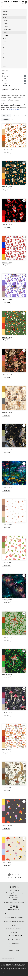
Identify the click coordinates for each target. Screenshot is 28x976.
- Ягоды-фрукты (7, 29)
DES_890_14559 (7, 599)
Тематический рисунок (8, 44)
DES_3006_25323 (7, 187)
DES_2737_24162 (7, 262)
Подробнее (6, 152)
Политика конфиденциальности (14, 917)
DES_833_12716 (7, 637)
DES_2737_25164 (7, 224)
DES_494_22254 (7, 299)
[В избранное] (24, 125)
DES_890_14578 (7, 487)
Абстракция (5, 41)
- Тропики (5, 35)
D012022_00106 (6, 862)
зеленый (14, 83)
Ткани (4, 66)
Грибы (9, 6)
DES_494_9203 (6, 750)
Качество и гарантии (14, 939)
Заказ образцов (14, 947)
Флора (4, 6)
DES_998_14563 (7, 524)
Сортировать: (6, 115)
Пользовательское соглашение (14, 914)
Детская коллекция (7, 57)
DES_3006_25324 (7, 149)
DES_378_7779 (6, 787)
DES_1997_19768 (7, 337)
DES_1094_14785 (7, 412)
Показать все (6, 85)
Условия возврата (14, 943)
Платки (4, 60)
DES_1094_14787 (7, 374)
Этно (4, 50)
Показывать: (5, 119)
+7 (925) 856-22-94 (14, 890)
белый (14, 78)
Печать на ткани (14, 950)
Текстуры (5, 14)
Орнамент (5, 54)
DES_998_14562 (7, 562)
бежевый (14, 76)
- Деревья (5, 26)
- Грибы (5, 32)
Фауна (4, 38)
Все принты (5, 11)
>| (18, 874)
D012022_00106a (7, 825)
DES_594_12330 (7, 712)
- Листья (5, 23)
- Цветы (5, 20)
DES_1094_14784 (7, 449)
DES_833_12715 (7, 675)
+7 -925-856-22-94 (14, 109)
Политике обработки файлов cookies (9, 967)
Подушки (5, 63)
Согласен (5, 972)
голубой (14, 81)
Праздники (5, 47)
